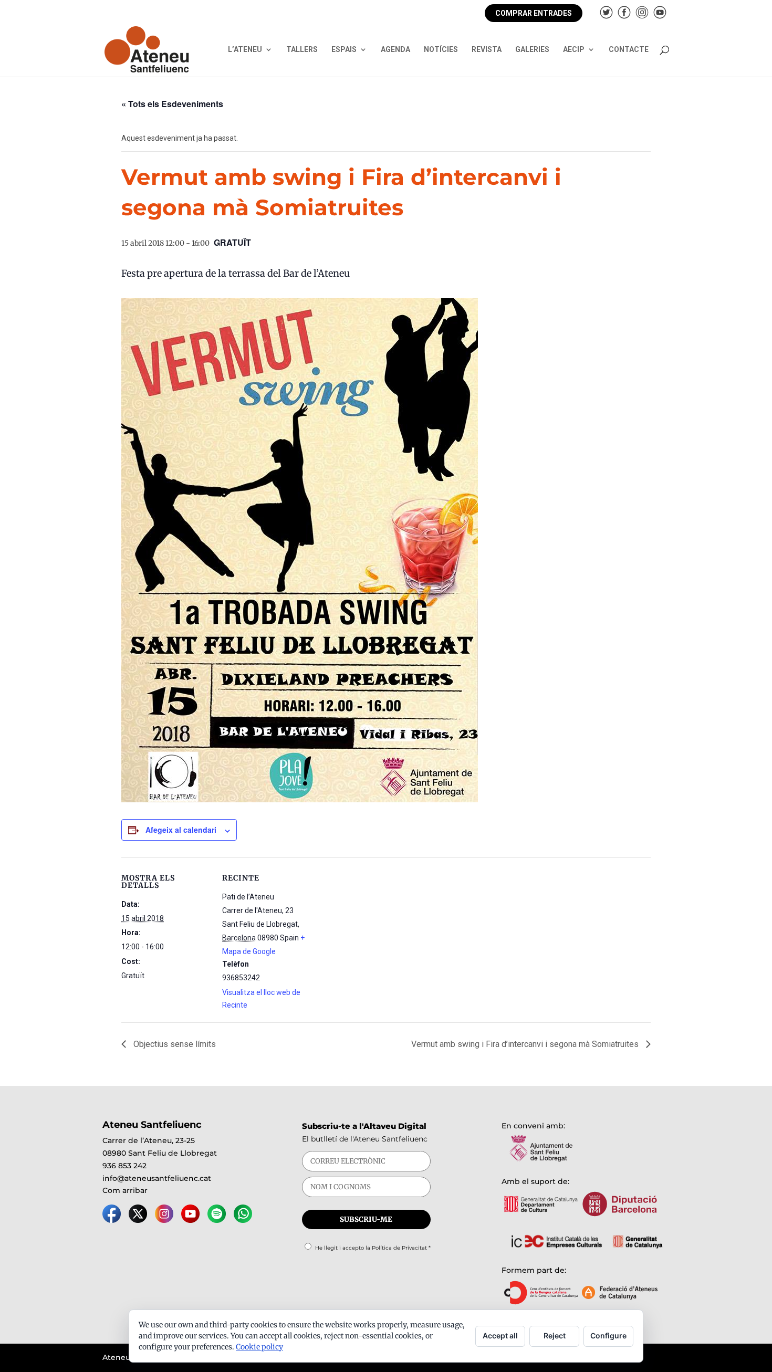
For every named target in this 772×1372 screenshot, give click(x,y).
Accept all (500, 1335)
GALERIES (532, 50)
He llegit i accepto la (373, 1247)
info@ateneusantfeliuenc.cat (156, 1178)
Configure (608, 1335)
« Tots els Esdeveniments (172, 104)
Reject (555, 1335)
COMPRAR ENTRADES (533, 13)
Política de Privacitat (399, 1247)
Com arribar (125, 1190)
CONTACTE (629, 50)
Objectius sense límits (173, 1044)
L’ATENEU (245, 50)
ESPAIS (344, 50)
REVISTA (487, 50)
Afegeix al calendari (180, 829)
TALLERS (302, 50)
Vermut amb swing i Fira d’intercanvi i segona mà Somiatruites (526, 1044)
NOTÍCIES (441, 50)
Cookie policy (259, 1347)
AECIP (574, 50)
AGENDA (395, 50)
